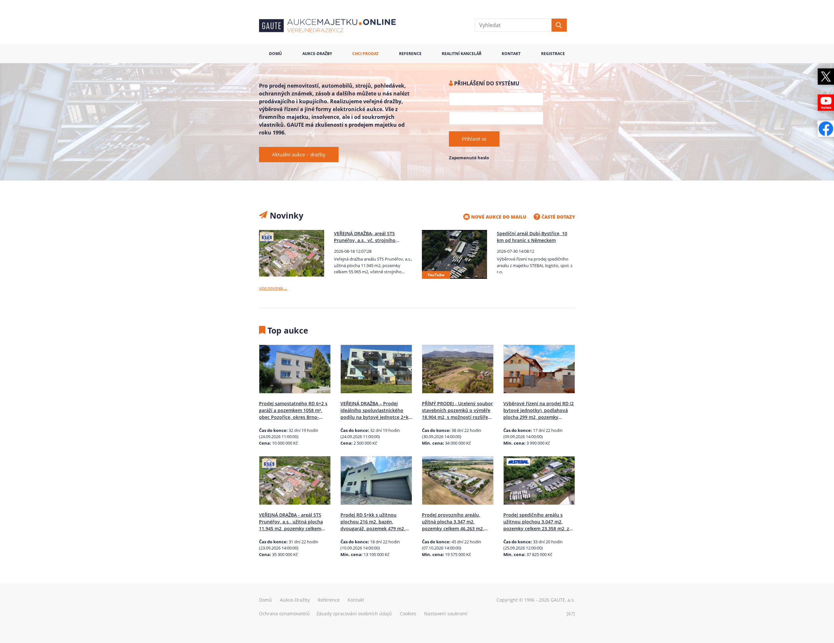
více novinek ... (273, 288)
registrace (553, 53)
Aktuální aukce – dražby (298, 154)
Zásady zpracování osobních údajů (354, 613)
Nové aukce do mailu (498, 217)
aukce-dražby (317, 53)
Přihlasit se (474, 139)
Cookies (408, 613)
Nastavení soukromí (445, 613)
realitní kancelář (462, 53)
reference (410, 53)
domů (275, 53)
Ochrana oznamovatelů (284, 613)
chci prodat (365, 53)
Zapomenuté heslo (469, 158)
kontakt (511, 53)
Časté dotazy (557, 217)
